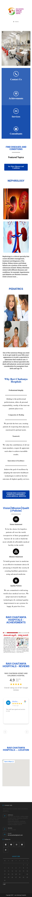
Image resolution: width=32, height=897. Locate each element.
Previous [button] (5, 643)
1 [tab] (11, 650)
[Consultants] (16, 129)
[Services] (16, 111)
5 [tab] (19, 650)
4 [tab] (17, 650)
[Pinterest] (5, 850)
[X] (5, 844)
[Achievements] (16, 93)
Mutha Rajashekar (16, 701)
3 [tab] (15, 650)
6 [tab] (21, 650)
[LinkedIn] (21, 844)
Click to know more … (10, 277)
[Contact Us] (16, 74)
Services (16, 116)
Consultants (16, 133)
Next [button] (26, 643)
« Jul (4, 884)
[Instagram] (16, 844)
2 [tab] (13, 650)
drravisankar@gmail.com (15, 835)
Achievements (16, 98)
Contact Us (16, 79)
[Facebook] (11, 844)
